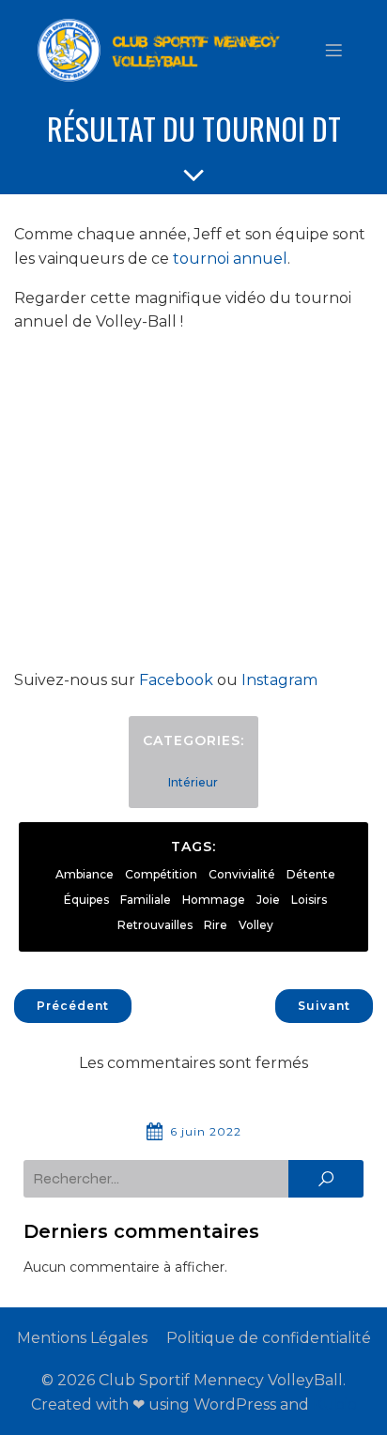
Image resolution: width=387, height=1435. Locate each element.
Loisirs (309, 900)
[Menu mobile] (333, 50)
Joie (268, 900)
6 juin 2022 (205, 1131)
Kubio (335, 1404)
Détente (310, 874)
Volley (256, 925)
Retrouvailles (155, 925)
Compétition (161, 874)
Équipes (86, 900)
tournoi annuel (230, 258)
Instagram (279, 680)
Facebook (176, 680)
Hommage (213, 900)
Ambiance (84, 874)
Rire (215, 925)
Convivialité (242, 874)
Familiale (145, 900)
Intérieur (193, 782)
